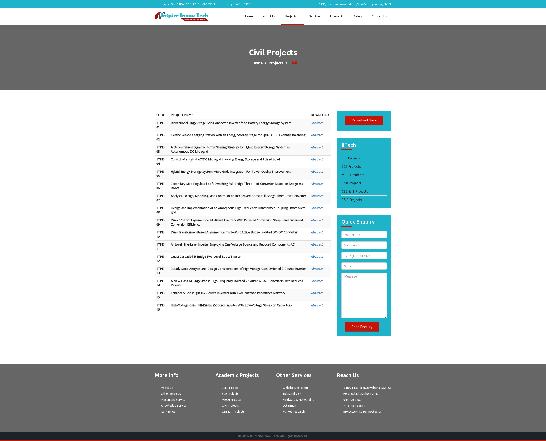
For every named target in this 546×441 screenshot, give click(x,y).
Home (249, 16)
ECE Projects (351, 166)
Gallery (357, 16)
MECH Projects (352, 175)
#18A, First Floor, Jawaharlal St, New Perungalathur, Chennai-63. (367, 390)
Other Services (171, 393)
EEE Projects (351, 158)
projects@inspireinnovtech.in (362, 411)
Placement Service (173, 399)
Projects (291, 16)
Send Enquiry (361, 326)
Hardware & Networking (298, 399)
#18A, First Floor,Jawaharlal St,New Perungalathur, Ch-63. (354, 4)
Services (315, 16)
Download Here (364, 120)
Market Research (294, 411)
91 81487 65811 (354, 405)
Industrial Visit (292, 393)
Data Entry (289, 405)
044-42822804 (353, 399)
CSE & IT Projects (354, 191)
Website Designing (295, 387)
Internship (337, 16)
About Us (269, 16)
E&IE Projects (351, 200)
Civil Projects (351, 183)
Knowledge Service (174, 405)
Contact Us (379, 16)
